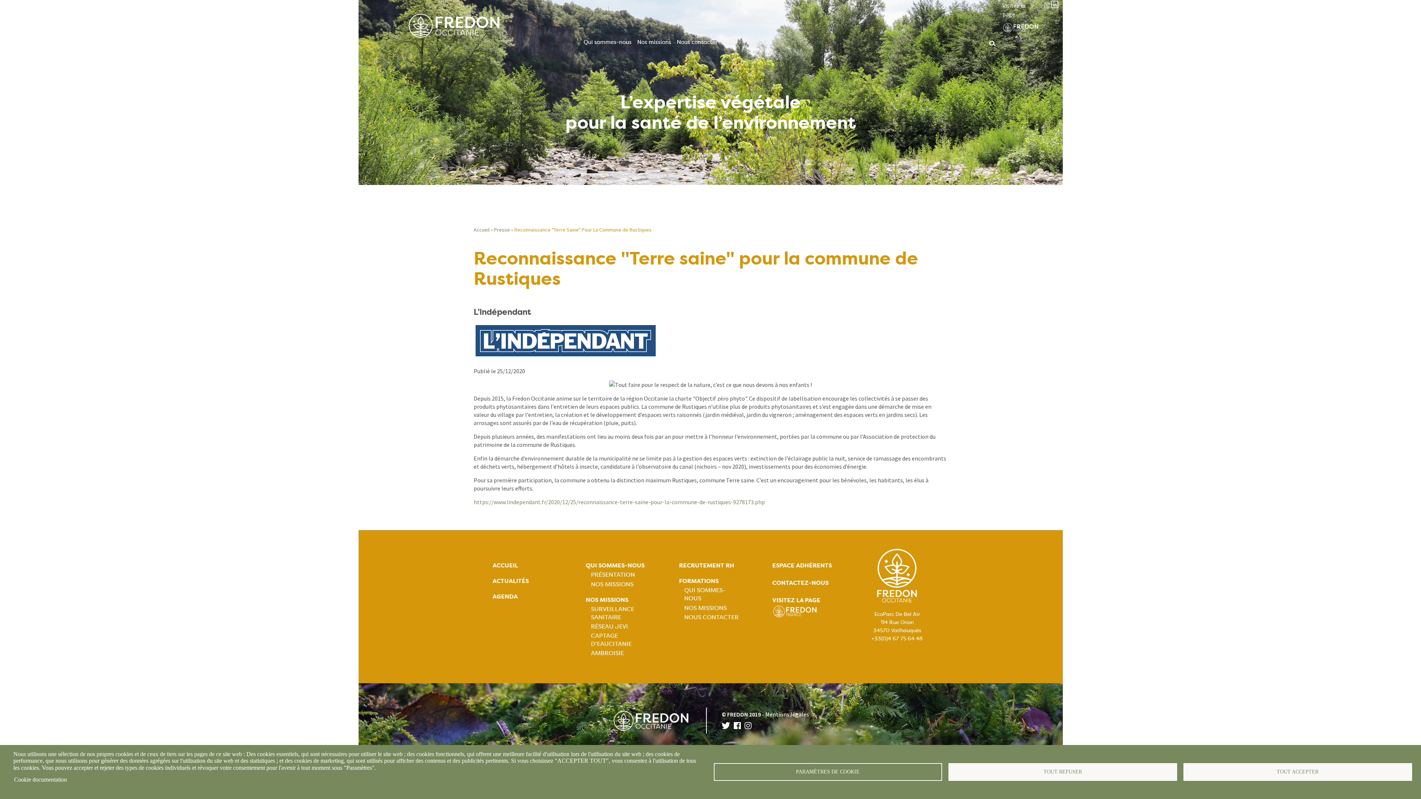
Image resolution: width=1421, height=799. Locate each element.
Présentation (613, 575)
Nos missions (654, 42)
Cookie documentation (40, 779)
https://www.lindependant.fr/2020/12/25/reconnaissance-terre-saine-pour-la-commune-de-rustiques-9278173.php (619, 502)
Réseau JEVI (609, 626)
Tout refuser (1063, 772)
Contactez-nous (800, 583)
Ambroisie (607, 653)
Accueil (482, 229)
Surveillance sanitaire (612, 613)
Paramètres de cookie (828, 772)
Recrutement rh (706, 565)
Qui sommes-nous (608, 42)
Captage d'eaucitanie (611, 640)
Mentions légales (787, 714)
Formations (699, 581)
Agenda (505, 596)
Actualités (511, 581)
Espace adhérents (802, 565)
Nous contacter (697, 42)
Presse (502, 229)
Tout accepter (1297, 772)
